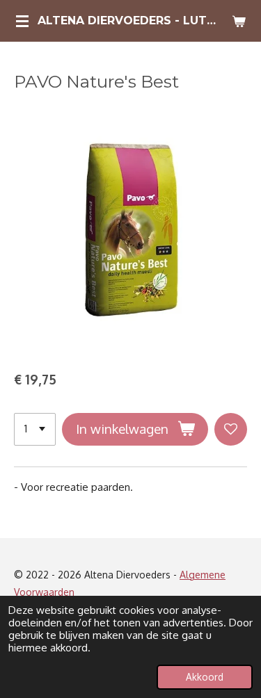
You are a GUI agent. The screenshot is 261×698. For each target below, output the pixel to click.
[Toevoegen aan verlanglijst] (230, 429)
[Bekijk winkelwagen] (238, 21)
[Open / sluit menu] (22, 21)
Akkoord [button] (204, 677)
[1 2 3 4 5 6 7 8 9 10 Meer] (35, 429)
